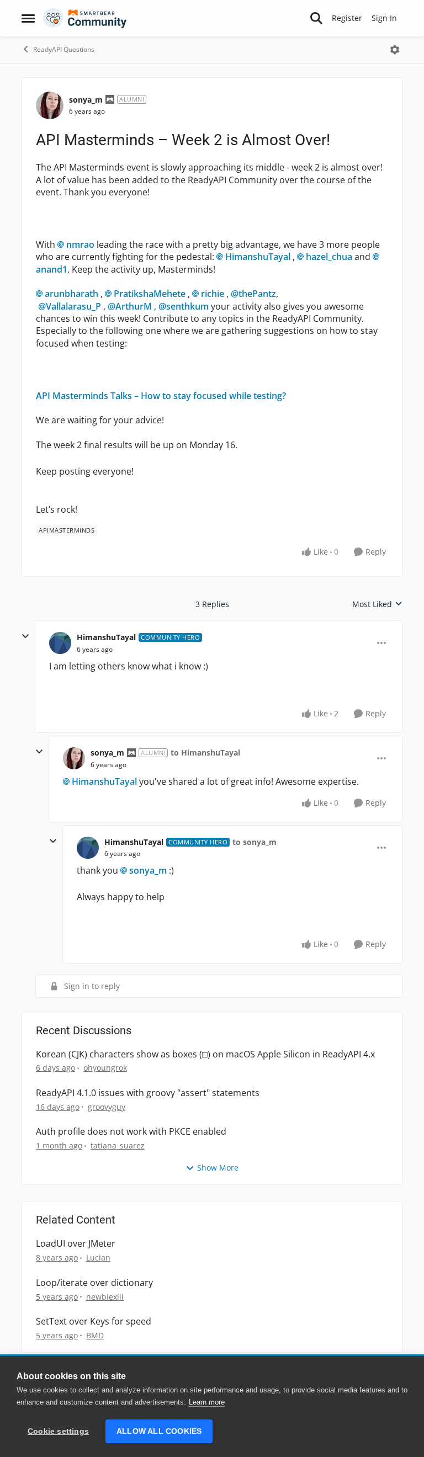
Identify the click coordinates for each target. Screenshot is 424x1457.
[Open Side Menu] (28, 18)
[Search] (316, 18)
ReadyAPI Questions (63, 49)
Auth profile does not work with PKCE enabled (131, 1131)
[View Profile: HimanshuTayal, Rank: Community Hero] (60, 643)
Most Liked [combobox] (377, 604)
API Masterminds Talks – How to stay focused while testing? (161, 396)
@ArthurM (130, 306)
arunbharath (71, 294)
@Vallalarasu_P (69, 306)
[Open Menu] (394, 49)
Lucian (98, 1257)
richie (212, 294)
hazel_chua (329, 257)
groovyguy (106, 1107)
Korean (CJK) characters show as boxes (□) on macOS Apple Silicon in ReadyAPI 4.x (205, 1054)
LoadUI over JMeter (75, 1243)
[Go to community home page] (85, 18)
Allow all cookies (159, 1431)
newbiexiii (105, 1296)
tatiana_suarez (118, 1145)
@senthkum (183, 306)
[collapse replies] (25, 636)
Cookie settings (58, 1431)
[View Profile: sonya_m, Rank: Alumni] (49, 105)
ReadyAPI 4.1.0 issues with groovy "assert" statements (147, 1093)
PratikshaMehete (150, 294)
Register (347, 18)
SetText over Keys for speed (93, 1321)
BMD (95, 1335)
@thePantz (253, 294)
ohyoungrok (105, 1067)
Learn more (207, 1402)
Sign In (384, 18)
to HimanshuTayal (205, 752)
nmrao (80, 244)
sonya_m (86, 99)
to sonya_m (254, 842)
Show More (218, 1167)
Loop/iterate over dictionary (94, 1283)
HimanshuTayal (257, 257)
